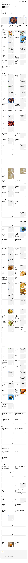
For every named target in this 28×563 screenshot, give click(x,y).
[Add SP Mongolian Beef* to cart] (13, 287)
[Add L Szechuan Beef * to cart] (25, 399)
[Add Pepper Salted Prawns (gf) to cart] (25, 211)
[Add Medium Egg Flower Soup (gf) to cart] (25, 173)
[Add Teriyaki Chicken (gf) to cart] (25, 91)
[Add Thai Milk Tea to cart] (13, 546)
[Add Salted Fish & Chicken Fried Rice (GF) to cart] (25, 331)
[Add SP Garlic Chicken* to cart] (13, 281)
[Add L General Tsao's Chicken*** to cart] (13, 387)
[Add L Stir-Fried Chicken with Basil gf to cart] (13, 382)
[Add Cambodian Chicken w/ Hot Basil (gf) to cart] (13, 482)
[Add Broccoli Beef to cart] (25, 131)
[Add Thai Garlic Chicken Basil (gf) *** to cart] (25, 476)
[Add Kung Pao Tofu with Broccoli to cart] (25, 237)
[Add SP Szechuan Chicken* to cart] (25, 269)
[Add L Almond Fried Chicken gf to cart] (25, 352)
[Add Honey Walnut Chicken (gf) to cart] (25, 96)
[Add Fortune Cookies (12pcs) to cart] (25, 423)
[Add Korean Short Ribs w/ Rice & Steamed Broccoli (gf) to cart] (25, 493)
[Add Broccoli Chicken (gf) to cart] (13, 85)
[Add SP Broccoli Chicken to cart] (13, 275)
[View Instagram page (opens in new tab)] (2, 559)
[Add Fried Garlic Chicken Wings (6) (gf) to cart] (25, 64)
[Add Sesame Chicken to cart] (13, 96)
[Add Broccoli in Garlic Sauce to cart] (25, 225)
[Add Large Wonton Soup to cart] (13, 196)
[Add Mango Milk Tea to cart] (25, 534)
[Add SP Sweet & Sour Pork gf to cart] (13, 264)
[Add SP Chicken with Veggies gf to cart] (25, 264)
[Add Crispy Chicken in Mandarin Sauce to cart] (13, 114)
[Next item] (25, 16)
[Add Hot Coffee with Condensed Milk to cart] (25, 514)
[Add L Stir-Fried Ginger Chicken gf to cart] (25, 376)
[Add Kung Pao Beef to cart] (13, 149)
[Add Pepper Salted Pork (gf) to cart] (25, 137)
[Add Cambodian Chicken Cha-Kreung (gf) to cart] (25, 470)
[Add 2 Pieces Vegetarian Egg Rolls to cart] (25, 52)
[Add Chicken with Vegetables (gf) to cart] (25, 85)
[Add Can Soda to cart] (13, 502)
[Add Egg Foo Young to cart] (25, 164)
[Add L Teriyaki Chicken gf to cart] (25, 364)
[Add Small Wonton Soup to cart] (13, 190)
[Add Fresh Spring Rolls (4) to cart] (25, 35)
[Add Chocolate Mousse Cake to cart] (13, 423)
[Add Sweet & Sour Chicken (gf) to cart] (25, 79)
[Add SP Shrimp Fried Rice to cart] (25, 275)
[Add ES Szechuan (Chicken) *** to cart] (25, 393)
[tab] (3, 7)
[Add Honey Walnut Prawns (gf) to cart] (25, 216)
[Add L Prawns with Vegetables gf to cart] (13, 376)
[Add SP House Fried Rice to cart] (25, 287)
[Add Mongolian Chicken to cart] (13, 120)
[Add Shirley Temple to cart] (13, 514)
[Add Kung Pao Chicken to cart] (13, 108)
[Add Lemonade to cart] (13, 508)
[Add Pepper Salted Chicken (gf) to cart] (25, 114)
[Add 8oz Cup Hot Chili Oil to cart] (13, 449)
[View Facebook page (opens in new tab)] (1, 559)
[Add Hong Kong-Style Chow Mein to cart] (25, 319)
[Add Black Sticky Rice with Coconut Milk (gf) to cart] (13, 417)
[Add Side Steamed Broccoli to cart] (25, 243)
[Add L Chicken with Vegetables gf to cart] (25, 382)
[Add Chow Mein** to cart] (13, 313)
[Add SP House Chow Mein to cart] (13, 293)
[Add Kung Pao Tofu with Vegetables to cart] (13, 237)
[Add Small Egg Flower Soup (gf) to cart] (13, 173)
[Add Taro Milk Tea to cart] (25, 540)
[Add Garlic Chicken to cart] (13, 91)
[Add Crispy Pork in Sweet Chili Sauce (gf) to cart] (13, 143)
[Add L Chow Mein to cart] (13, 352)
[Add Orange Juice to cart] (25, 520)
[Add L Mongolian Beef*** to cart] (13, 393)
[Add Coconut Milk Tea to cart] (25, 546)
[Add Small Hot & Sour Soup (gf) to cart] (25, 178)
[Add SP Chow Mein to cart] (25, 304)
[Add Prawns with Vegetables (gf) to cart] (13, 205)
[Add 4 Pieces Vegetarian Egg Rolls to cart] (13, 58)
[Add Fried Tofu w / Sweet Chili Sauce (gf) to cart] (13, 70)
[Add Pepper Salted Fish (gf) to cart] (13, 216)
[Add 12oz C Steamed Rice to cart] (13, 337)
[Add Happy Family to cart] (13, 211)
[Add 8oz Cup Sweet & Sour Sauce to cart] (13, 438)
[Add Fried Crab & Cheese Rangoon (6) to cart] (13, 52)
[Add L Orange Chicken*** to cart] (25, 387)
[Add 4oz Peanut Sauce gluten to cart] (25, 443)
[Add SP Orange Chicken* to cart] (13, 258)
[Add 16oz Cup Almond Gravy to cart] (13, 455)
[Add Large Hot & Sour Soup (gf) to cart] (25, 184)
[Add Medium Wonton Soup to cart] (25, 190)
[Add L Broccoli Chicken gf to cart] (25, 370)
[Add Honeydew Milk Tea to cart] (13, 534)
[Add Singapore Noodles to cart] (13, 342)
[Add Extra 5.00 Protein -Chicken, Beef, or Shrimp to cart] (25, 438)
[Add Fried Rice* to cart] (8, 23)
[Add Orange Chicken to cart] (25, 102)
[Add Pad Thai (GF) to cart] (25, 325)
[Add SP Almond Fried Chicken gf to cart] (13, 252)
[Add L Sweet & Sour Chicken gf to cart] (13, 358)
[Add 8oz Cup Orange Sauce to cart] (13, 432)
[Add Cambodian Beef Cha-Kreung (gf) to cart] (13, 476)
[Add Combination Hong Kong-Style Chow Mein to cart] (13, 325)
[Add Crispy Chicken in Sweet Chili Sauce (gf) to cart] (25, 108)
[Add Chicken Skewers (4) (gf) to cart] (25, 41)
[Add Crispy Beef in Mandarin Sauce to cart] (25, 125)
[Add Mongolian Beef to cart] (13, 131)
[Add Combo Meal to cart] (23, 23)
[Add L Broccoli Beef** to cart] (13, 370)
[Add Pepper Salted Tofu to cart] (13, 243)
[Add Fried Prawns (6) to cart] (13, 64)
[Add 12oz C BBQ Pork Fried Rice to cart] (25, 337)
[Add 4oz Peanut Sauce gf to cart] (13, 443)
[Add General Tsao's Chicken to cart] (16, 23)
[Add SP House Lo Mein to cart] (25, 293)
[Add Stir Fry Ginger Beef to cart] (13, 137)
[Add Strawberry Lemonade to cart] (25, 508)
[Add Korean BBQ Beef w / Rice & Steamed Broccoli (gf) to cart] (13, 493)
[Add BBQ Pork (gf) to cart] (25, 47)
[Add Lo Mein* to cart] (13, 319)
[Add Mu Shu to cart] (13, 164)
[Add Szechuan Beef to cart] (25, 143)
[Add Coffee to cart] (25, 525)
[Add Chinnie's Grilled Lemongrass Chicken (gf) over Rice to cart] (25, 487)
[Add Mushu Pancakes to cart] (25, 455)
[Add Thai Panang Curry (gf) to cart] (25, 482)
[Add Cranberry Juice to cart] (13, 525)
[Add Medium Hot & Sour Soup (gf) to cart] (13, 184)
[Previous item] (23, 16)
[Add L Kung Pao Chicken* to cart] (13, 399)
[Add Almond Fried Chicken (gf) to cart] (13, 79)
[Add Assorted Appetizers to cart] (13, 35)
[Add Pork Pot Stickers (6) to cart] (25, 58)
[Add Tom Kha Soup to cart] (25, 196)
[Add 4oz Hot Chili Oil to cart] (13, 461)
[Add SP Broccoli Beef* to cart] (25, 281)
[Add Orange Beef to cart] (13, 155)
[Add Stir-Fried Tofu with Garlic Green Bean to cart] (25, 231)
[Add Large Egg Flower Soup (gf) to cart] (13, 178)
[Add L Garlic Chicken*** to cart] (13, 364)
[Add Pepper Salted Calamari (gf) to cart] (13, 41)
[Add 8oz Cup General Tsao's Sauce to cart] (25, 432)
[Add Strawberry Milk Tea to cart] (13, 540)
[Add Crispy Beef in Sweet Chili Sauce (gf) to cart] (13, 125)
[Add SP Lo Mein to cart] (13, 304)
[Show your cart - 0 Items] (25, 1)
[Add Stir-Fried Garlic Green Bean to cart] (13, 231)
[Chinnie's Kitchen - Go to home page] (2, 2)
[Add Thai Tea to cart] (25, 502)
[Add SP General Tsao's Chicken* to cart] (25, 252)
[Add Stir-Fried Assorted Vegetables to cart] (13, 225)
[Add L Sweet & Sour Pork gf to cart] (25, 358)
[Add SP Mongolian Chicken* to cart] (13, 269)
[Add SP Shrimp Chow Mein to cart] (13, 298)
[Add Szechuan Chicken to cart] (25, 120)
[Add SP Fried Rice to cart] (25, 298)
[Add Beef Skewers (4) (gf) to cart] (13, 47)
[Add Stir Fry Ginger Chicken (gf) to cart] (13, 470)
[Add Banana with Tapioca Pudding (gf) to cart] (25, 417)
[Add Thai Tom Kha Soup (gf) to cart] (13, 487)
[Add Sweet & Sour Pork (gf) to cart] (25, 149)
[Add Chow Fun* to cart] (25, 313)
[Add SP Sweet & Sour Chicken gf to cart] (25, 258)
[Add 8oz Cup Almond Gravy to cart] (25, 449)
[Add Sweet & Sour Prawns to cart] (25, 205)
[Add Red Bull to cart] (13, 520)
